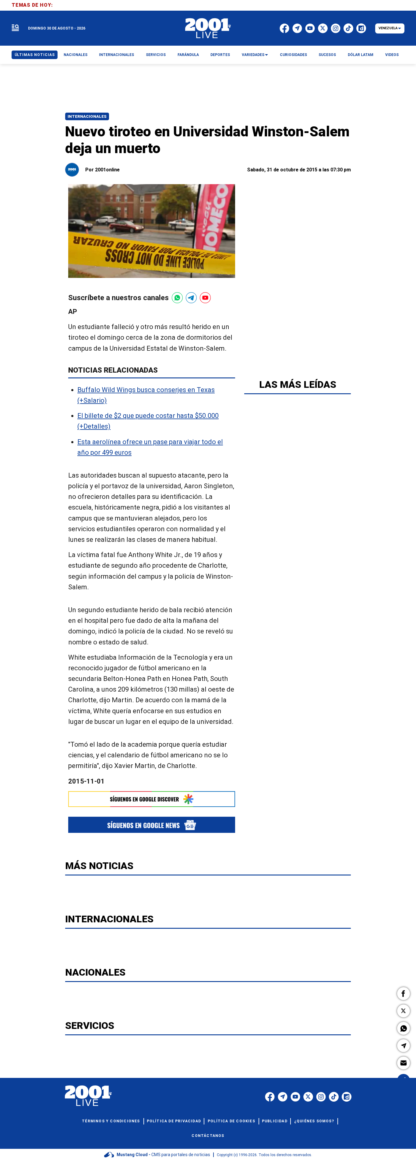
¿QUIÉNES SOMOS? (314, 1121)
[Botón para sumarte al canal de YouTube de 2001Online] (205, 297)
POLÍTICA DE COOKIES (231, 1121)
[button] (403, 993)
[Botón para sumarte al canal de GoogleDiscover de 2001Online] (151, 799)
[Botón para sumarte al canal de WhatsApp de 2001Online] (177, 297)
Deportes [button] (220, 55)
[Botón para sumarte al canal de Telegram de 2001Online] (191, 297)
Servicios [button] (156, 55)
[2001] (208, 28)
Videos (392, 55)
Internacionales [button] (116, 55)
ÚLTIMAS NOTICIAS (35, 55)
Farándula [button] (188, 55)
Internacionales (87, 116)
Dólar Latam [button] (360, 55)
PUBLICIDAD (274, 1121)
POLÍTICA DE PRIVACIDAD (174, 1121)
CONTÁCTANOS (208, 1136)
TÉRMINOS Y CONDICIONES (111, 1121)
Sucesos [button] (327, 55)
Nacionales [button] (75, 55)
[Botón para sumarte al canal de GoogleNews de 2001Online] (151, 825)
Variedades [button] (253, 55)
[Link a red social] (270, 1097)
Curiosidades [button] (293, 55)
